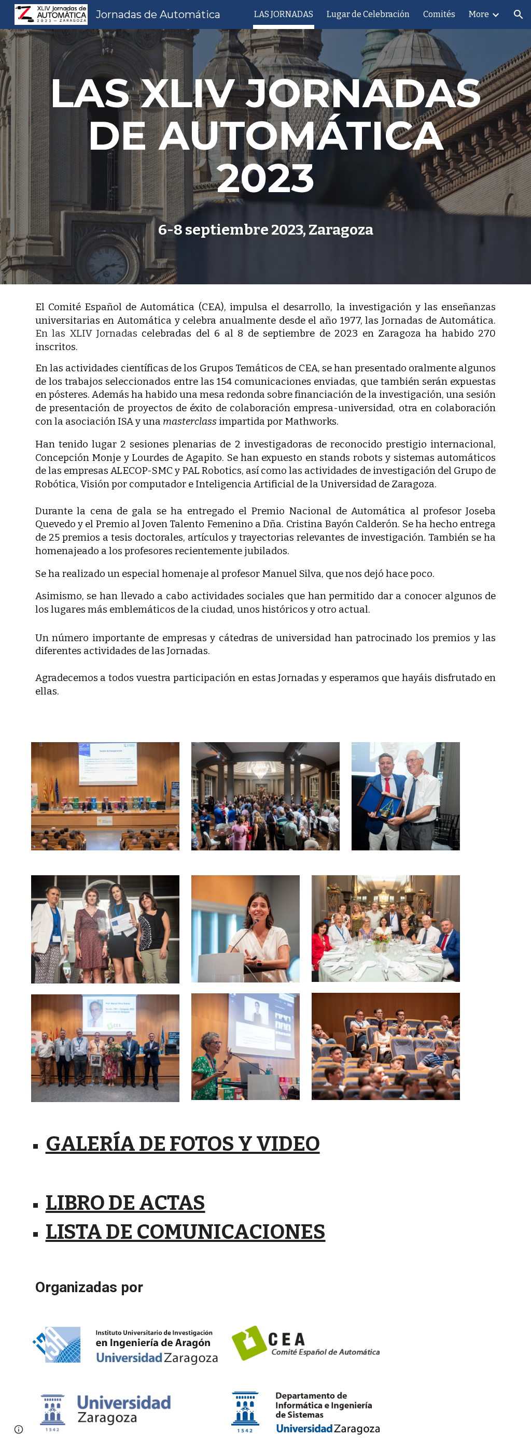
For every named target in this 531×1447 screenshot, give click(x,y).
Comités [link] (439, 14)
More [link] (479, 14)
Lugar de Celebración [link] (368, 14)
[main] (265, 135)
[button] (518, 14)
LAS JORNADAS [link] (283, 14)
